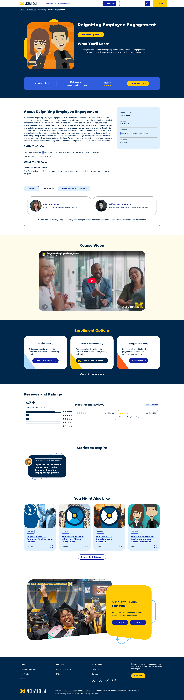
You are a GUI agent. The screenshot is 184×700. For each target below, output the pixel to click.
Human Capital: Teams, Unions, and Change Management (73, 539)
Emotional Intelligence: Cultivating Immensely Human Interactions (142, 539)
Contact (95, 674)
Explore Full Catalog (91, 557)
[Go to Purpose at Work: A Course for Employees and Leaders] (40, 516)
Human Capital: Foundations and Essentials (104, 539)
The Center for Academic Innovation (77, 690)
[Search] (147, 3)
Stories (23, 679)
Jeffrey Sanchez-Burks (120, 204)
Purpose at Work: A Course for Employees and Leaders (40, 539)
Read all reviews (151, 405)
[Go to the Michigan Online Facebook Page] (93, 680)
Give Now (138, 675)
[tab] (31, 188)
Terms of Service (72, 694)
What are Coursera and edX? (92, 374)
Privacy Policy (60, 694)
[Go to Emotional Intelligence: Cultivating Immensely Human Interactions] (144, 516)
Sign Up (120, 622)
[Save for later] (51, 546)
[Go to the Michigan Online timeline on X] (114, 680)
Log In (138, 622)
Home (22, 9)
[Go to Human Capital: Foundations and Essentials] (109, 516)
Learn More (137, 360)
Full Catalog (31, 9)
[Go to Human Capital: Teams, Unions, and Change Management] (74, 516)
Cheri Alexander (51, 204)
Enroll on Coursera (45, 360)
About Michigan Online (28, 669)
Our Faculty (24, 674)
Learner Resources (63, 669)
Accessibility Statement (89, 694)
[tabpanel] (92, 208)
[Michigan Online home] (29, 3)
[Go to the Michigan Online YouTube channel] (107, 680)
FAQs (58, 674)
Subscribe (95, 669)
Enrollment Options (90, 34)
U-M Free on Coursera (92, 360)
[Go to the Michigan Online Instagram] (100, 680)
